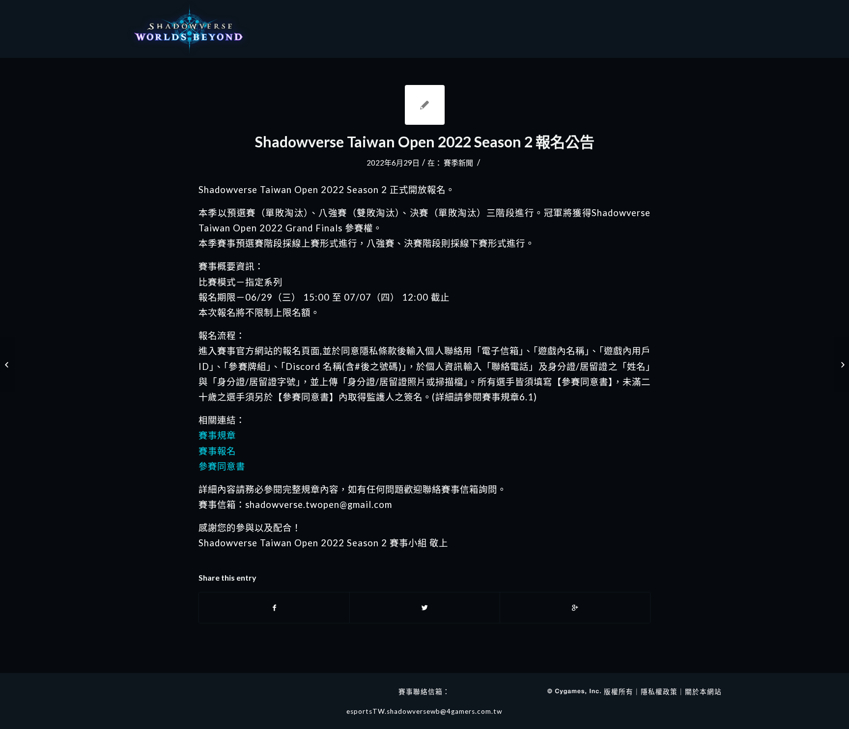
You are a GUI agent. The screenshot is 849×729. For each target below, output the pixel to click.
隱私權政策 (659, 692)
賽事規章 (217, 435)
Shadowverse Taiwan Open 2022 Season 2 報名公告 (424, 141)
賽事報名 (217, 451)
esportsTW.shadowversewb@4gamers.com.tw (424, 711)
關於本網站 (703, 692)
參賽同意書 (221, 466)
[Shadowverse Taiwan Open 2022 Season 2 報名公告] (425, 105)
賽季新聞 (458, 162)
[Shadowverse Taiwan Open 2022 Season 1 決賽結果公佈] (7, 364)
